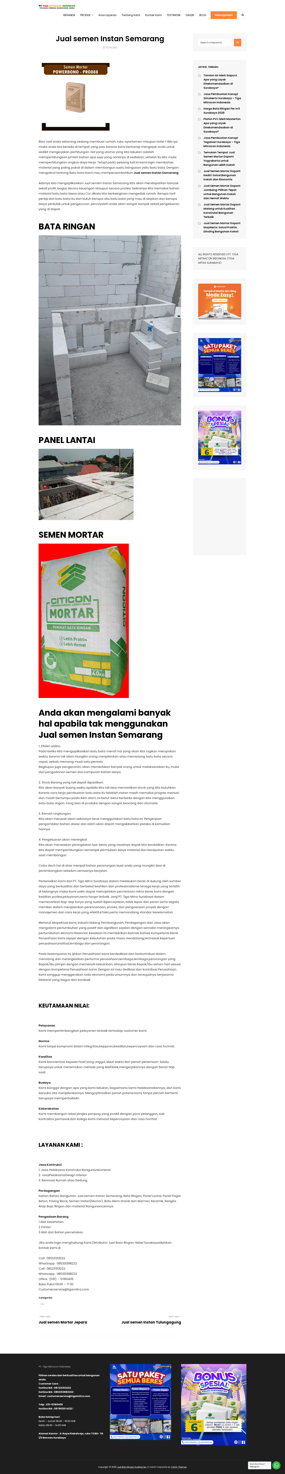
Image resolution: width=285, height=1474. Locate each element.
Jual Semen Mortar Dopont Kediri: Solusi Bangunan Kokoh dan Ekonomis (222, 175)
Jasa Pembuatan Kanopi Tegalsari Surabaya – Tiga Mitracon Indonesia (222, 142)
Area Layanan (107, 15)
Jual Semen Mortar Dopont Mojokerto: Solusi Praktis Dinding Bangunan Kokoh (222, 227)
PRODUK (85, 15)
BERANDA (69, 15)
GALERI (190, 15)
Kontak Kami (153, 15)
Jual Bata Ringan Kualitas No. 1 (132, 1467)
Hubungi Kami (224, 15)
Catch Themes (179, 1467)
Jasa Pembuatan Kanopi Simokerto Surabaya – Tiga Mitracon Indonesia (222, 98)
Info (43, 1304)
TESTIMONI (173, 15)
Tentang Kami (131, 15)
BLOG (202, 15)
